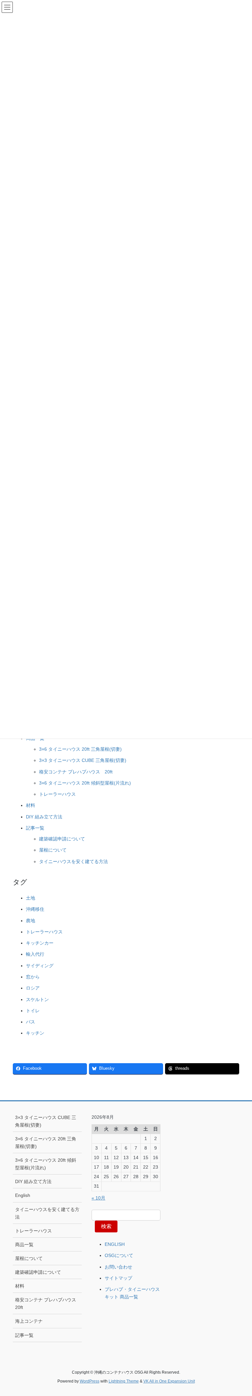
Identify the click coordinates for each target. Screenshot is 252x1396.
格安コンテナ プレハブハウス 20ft (76, 771)
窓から (33, 976)
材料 (30, 805)
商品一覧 (24, 1244)
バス (30, 1021)
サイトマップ (118, 1278)
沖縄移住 (35, 909)
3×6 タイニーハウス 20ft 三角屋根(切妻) (80, 749)
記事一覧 (35, 828)
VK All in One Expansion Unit (169, 1381)
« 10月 (98, 1198)
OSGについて (119, 1255)
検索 (106, 1226)
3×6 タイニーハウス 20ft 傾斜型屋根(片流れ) (85, 783)
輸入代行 (35, 954)
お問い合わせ (118, 1267)
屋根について (53, 850)
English (22, 1195)
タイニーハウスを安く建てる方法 (73, 861)
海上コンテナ (29, 1321)
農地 (30, 920)
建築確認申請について (62, 838)
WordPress (89, 1381)
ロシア (33, 988)
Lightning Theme (124, 1381)
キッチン (35, 1033)
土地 (30, 898)
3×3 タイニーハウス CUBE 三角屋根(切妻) (82, 760)
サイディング (39, 965)
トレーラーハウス (57, 794)
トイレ (33, 1010)
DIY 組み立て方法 (44, 816)
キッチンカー (39, 943)
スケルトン (37, 999)
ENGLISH (115, 1244)
